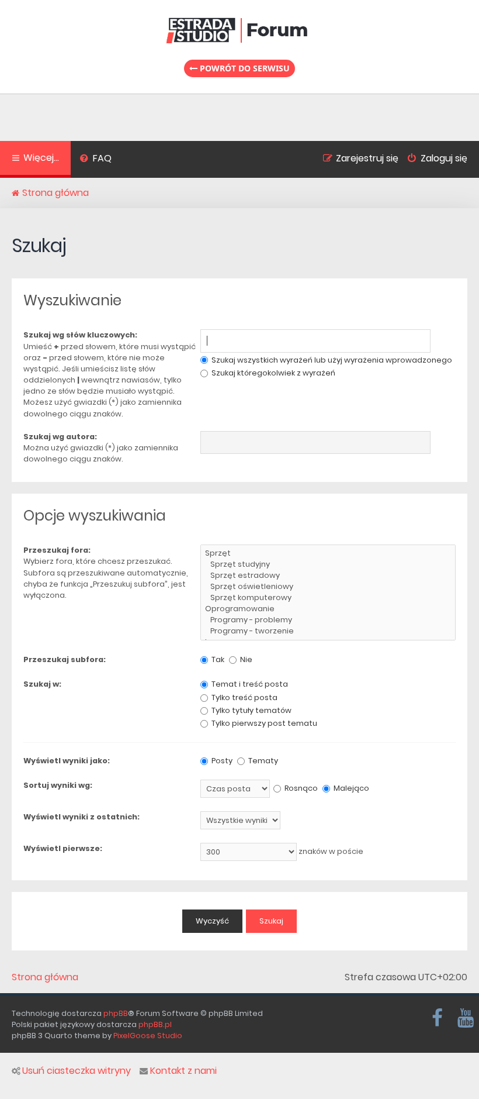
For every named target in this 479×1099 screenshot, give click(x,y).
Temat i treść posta (249, 684)
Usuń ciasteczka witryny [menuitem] (76, 1070)
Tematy (262, 761)
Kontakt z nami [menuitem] (183, 1070)
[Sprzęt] (328, 553)
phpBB (115, 1013)
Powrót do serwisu (243, 68)
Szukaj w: (42, 684)
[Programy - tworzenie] (328, 631)
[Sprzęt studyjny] (328, 564)
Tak (217, 659)
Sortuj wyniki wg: (57, 785)
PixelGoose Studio (147, 1036)
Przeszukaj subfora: (64, 659)
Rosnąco (300, 788)
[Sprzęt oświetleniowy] (328, 586)
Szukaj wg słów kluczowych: (80, 335)
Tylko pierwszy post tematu (263, 723)
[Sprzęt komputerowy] (328, 598)
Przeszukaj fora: (57, 550)
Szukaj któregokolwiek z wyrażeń (272, 373)
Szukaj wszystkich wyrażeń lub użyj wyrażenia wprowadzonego (331, 360)
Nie (245, 659)
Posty (221, 761)
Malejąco (350, 788)
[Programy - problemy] (328, 620)
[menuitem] (95, 159)
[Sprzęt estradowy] (328, 575)
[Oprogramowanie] (328, 609)
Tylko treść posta (243, 697)
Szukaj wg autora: (60, 437)
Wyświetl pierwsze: (62, 848)
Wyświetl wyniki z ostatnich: (81, 817)
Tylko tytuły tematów (250, 710)
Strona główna (45, 977)
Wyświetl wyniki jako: (66, 761)
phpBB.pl (155, 1024)
